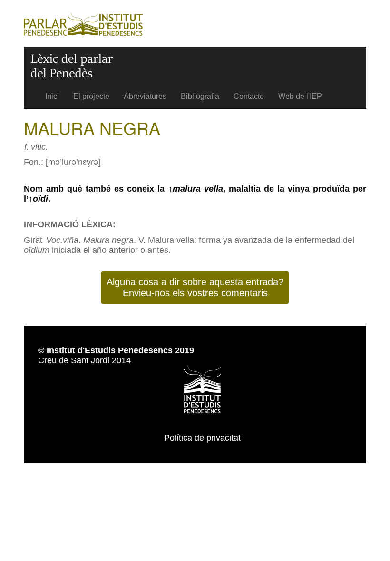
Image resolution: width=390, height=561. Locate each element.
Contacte (249, 96)
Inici (52, 96)
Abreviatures (145, 96)
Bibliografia (200, 96)
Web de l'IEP (300, 96)
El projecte (91, 96)
